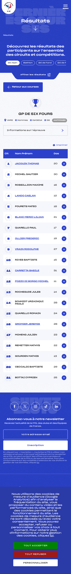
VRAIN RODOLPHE (27, 249)
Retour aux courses (25, 87)
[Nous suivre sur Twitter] (25, 406)
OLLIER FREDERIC (27, 239)
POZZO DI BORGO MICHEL (32, 281)
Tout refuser (35, 554)
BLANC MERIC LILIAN (29, 217)
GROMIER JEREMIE (27, 324)
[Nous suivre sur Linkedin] (56, 406)
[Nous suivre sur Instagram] (35, 406)
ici (38, 462)
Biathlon (28, 63)
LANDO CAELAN (25, 196)
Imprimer (62, 145)
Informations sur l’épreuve (26, 130)
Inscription (35, 445)
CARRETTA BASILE (27, 271)
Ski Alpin (12, 63)
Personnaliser (35, 563)
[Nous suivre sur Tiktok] (46, 406)
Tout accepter (35, 545)
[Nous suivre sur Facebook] (14, 406)
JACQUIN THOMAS (27, 164)
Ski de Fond (45, 63)
